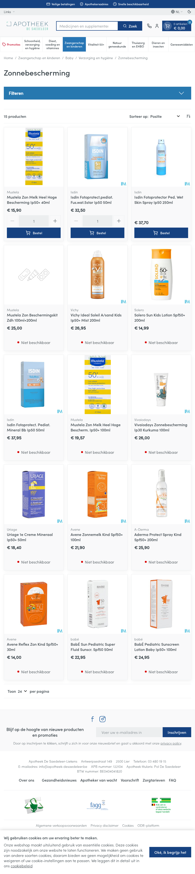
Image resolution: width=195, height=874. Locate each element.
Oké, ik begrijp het (170, 852)
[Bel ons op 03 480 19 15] (149, 26)
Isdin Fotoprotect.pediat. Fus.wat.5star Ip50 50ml (92, 199)
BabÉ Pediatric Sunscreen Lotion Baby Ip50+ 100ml (156, 646)
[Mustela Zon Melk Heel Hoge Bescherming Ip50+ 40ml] (33, 157)
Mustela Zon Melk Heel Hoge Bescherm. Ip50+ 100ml (96, 427)
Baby (69, 57)
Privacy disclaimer (104, 825)
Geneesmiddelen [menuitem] (183, 45)
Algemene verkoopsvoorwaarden (61, 825)
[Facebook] (92, 719)
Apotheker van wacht (98, 780)
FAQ (172, 780)
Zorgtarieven (154, 780)
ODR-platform (148, 825)
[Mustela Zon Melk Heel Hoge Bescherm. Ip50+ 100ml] (97, 384)
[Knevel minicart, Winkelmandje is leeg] (167, 26)
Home (8, 57)
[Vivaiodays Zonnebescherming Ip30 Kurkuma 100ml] (161, 384)
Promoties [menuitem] (13, 44)
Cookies (128, 825)
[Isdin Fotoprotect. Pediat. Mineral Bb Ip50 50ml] (33, 384)
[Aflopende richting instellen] (188, 116)
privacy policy (171, 743)
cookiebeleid (22, 865)
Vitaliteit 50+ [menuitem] (97, 45)
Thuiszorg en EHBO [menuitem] (140, 44)
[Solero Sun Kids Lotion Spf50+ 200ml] (161, 275)
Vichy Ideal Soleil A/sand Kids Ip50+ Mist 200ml (96, 317)
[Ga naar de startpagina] (27, 26)
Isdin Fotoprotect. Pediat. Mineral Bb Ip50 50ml (28, 427)
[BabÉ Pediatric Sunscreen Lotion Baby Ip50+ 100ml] (161, 604)
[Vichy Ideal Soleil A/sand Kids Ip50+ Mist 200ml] (97, 275)
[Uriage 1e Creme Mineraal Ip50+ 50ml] (33, 494)
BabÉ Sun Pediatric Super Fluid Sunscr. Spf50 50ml (93, 646)
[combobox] (87, 26)
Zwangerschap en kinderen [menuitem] (75, 44)
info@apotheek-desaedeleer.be (63, 766)
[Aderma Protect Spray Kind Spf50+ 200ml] (161, 494)
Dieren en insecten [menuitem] (160, 44)
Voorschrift (130, 780)
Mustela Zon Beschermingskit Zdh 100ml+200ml (32, 317)
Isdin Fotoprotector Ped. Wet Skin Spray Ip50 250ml (158, 199)
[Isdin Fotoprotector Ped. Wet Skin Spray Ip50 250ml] (161, 157)
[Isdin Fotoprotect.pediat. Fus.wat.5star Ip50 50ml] (97, 157)
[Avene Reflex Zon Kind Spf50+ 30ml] (33, 604)
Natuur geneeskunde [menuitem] (118, 44)
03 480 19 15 (157, 761)
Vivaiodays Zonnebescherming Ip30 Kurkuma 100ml (160, 427)
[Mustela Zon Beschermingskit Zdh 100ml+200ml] (33, 275)
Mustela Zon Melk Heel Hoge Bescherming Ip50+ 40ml (32, 199)
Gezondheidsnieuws (59, 780)
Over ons (26, 780)
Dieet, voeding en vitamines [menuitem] (54, 44)
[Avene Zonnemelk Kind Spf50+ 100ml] (97, 494)
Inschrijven (177, 732)
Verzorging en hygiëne (96, 57)
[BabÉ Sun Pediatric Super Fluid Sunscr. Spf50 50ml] (97, 604)
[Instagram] (102, 719)
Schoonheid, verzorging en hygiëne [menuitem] (33, 44)
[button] (97, 93)
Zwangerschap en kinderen (39, 57)
